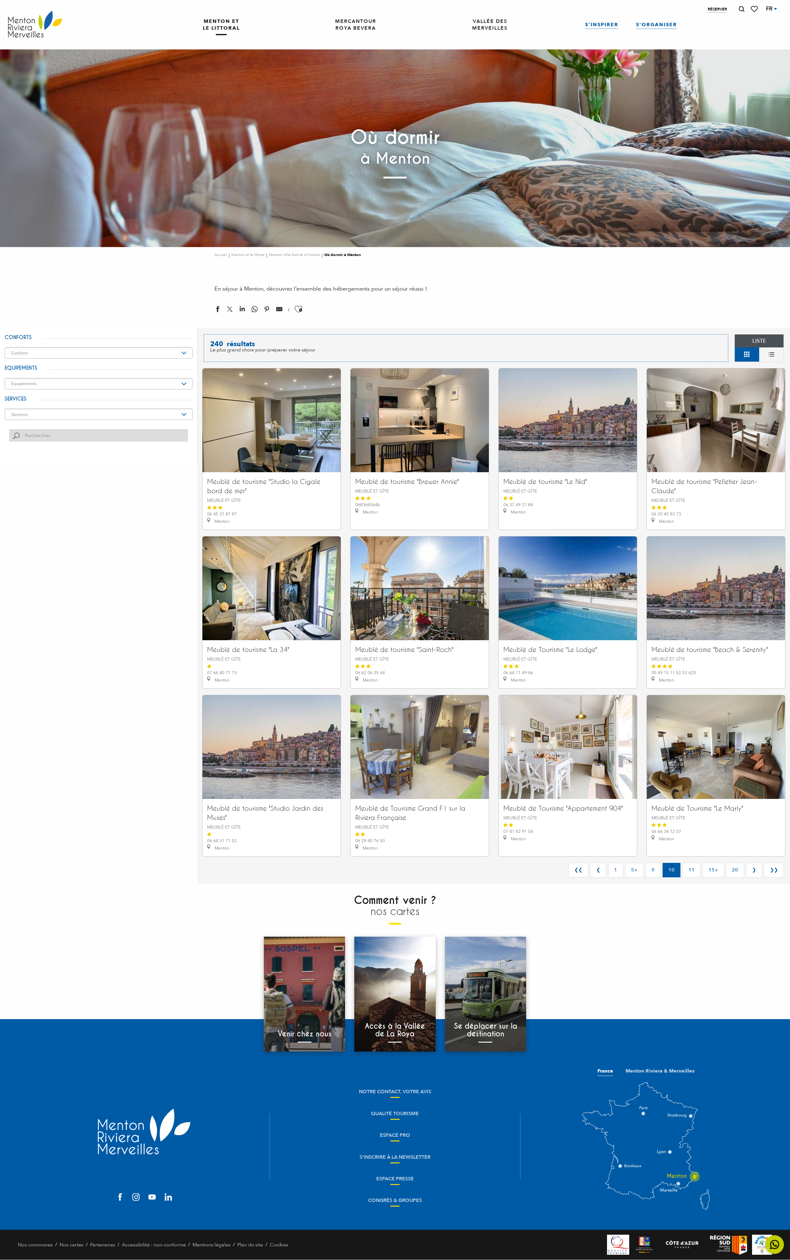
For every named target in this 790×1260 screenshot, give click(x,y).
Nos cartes (71, 1244)
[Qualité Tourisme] (618, 1245)
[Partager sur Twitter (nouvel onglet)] (230, 310)
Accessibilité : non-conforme (154, 1244)
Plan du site (250, 1244)
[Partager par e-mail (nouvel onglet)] (279, 310)
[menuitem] (35, 24)
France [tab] (605, 1071)
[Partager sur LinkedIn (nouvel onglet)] (242, 310)
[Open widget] (774, 1244)
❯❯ (774, 870)
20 (735, 870)
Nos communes (35, 1244)
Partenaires (102, 1244)
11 (691, 870)
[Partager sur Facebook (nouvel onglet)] (217, 310)
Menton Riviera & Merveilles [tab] (660, 1071)
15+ (713, 870)
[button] (741, 9)
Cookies (279, 1244)
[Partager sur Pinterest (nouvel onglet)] (267, 310)
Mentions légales (212, 1244)
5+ (634, 870)
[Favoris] (754, 9)
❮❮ (578, 870)
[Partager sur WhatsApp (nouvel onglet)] (255, 310)
